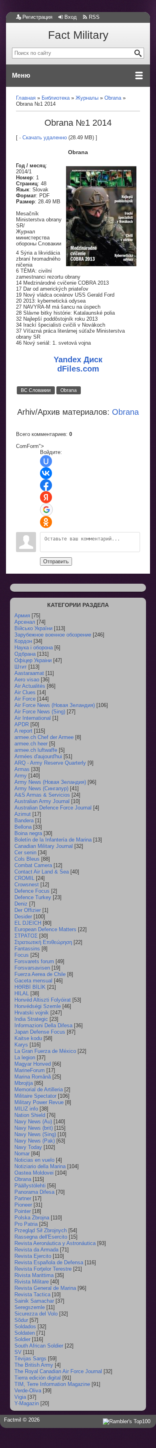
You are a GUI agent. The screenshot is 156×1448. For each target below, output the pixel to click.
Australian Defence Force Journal (53, 808)
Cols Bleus (27, 859)
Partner (22, 1198)
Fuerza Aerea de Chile (40, 974)
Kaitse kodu (28, 1038)
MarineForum (29, 1070)
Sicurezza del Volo (36, 1314)
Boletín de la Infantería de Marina (53, 840)
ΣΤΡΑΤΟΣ (26, 936)
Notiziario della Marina (40, 1166)
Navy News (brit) (33, 1128)
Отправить (56, 561)
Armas (22, 769)
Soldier (22, 1339)
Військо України (33, 628)
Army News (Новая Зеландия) (50, 782)
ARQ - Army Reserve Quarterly (50, 763)
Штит (20, 667)
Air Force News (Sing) (39, 712)
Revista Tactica (32, 1294)
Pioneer (23, 1205)
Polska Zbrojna (31, 1218)
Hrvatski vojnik (31, 1013)
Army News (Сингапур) (41, 788)
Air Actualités (29, 686)
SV (18, 1352)
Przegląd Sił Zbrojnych (40, 1230)
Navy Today (28, 1147)
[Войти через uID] (46, 461)
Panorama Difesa (34, 1192)
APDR (21, 724)
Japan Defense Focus (39, 1032)
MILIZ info (26, 1109)
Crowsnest (26, 885)
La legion (24, 1057)
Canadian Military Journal (43, 846)
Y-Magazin (26, 1403)
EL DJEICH (27, 923)
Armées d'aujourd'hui (38, 756)
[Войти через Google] (46, 509)
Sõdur (21, 1320)
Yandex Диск (78, 359)
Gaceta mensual (33, 981)
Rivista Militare (31, 1282)
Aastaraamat (29, 673)
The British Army (33, 1365)
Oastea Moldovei (34, 1173)
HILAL (21, 993)
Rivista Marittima (34, 1275)
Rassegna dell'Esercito (40, 1237)
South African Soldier (38, 1346)
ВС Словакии (36, 390)
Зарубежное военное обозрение (52, 635)
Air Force (25, 699)
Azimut (22, 814)
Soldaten (24, 1333)
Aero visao (26, 680)
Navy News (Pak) (34, 1141)
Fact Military (78, 35)
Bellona (23, 827)
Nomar (22, 1154)
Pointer (22, 1211)
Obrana (68, 390)
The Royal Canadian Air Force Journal (58, 1371)
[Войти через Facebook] (46, 485)
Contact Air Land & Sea (41, 872)
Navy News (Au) (33, 1122)
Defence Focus (32, 891)
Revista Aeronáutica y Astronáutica (55, 1243)
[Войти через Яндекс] (46, 497)
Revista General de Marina (45, 1288)
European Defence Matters (45, 929)
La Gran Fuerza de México (45, 1051)
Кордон (23, 641)
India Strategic (31, 1019)
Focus (21, 955)
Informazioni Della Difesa (43, 1025)
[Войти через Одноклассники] (46, 522)
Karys (21, 1045)
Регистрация (37, 17)
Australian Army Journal (42, 801)
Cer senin (25, 853)
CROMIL (24, 878)
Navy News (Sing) (35, 1134)
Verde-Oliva (27, 1391)
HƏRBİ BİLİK (30, 987)
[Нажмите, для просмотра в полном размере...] (101, 264)
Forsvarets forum (34, 961)
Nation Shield (29, 1115)
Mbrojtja (23, 1083)
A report (23, 731)
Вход (70, 17)
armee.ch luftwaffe (35, 750)
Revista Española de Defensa (48, 1262)
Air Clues (25, 692)
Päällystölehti (30, 1186)
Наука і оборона (33, 648)
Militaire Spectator (35, 1096)
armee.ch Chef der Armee (44, 737)
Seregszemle (29, 1307)
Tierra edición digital (37, 1378)
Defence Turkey (32, 897)
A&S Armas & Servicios (42, 795)
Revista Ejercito (32, 1256)
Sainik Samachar (34, 1301)
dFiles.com (78, 368)
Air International (32, 718)
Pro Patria (26, 1224)
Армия (22, 616)
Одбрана (25, 654)
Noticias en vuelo (34, 1160)
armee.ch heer (31, 744)
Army (20, 776)
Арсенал (24, 622)
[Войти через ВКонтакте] (46, 473)
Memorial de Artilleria (38, 1090)
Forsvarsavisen (32, 968)
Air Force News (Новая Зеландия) (54, 705)
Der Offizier (27, 910)
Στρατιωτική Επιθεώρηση (43, 942)
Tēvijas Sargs (30, 1359)
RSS (94, 17)
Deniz (21, 904)
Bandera (24, 820)
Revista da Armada (36, 1250)
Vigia (20, 1397)
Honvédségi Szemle (37, 1006)
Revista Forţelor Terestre (43, 1269)
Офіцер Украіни (33, 660)
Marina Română (32, 1077)
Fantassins (27, 949)
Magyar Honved (32, 1064)
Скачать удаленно (44, 138)
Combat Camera (33, 865)
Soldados (25, 1326)
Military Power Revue (39, 1102)
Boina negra (28, 833)
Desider (23, 917)
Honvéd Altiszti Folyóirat (42, 1000)
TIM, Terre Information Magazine (52, 1384)
